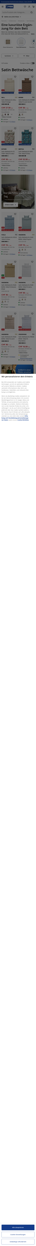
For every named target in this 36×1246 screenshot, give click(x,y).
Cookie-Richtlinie (23, 420)
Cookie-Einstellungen (18, 1234)
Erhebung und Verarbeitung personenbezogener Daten (15, 418)
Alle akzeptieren (18, 1227)
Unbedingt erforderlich (18, 1242)
